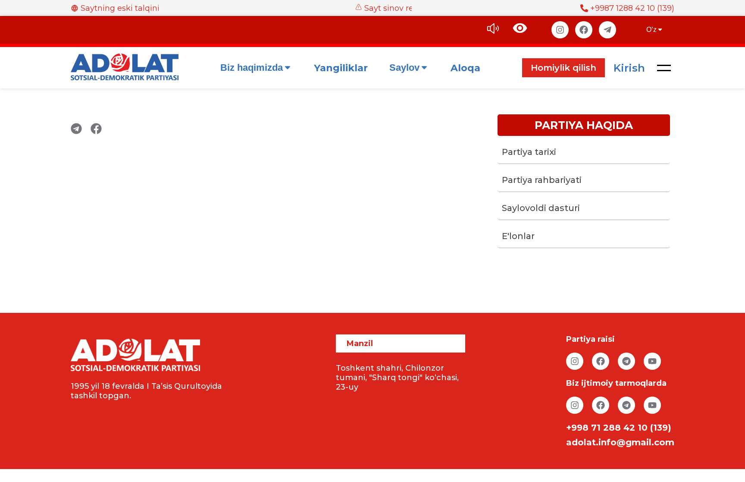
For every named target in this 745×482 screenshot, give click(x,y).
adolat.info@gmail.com (620, 442)
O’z (651, 29)
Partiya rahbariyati (542, 180)
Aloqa (465, 68)
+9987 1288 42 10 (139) (632, 8)
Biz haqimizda (251, 67)
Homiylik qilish (563, 68)
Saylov (404, 67)
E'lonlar (518, 236)
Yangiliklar (341, 68)
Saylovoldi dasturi (541, 208)
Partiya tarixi (529, 152)
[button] (664, 67)
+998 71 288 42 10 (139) (618, 427)
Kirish (629, 68)
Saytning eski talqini (120, 8)
